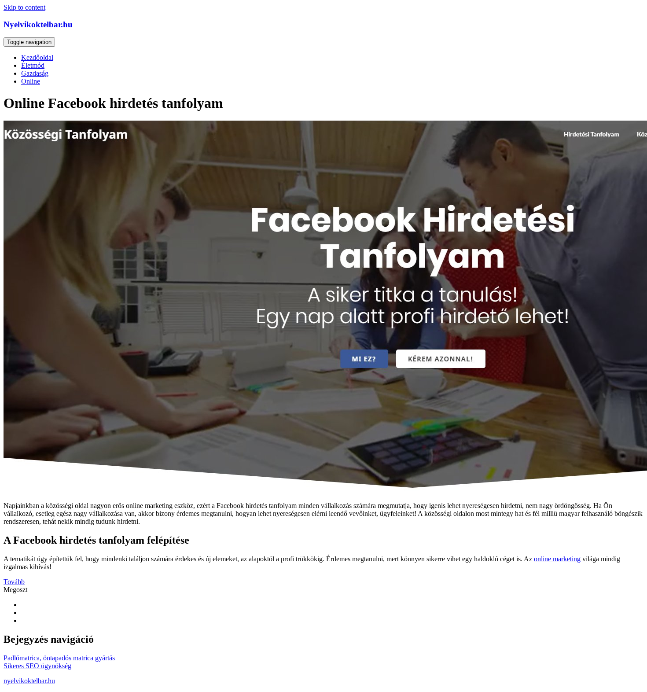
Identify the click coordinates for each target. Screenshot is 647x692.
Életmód (32, 65)
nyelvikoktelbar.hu (29, 681)
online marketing (557, 559)
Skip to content (24, 7)
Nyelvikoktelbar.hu (38, 24)
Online (30, 81)
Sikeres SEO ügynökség (37, 666)
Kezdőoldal (37, 57)
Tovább (14, 581)
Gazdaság (34, 73)
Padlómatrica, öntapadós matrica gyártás (59, 658)
